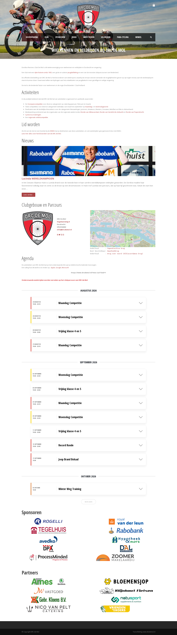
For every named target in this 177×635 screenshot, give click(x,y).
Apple (53, 267)
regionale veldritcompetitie (38, 117)
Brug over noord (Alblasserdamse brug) (125, 254)
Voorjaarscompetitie (35, 104)
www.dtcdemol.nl (149, 632)
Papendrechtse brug (116, 248)
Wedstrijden (88, 37)
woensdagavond (102, 107)
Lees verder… (28, 195)
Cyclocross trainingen (33, 115)
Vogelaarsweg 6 (63, 222)
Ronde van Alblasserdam (90, 112)
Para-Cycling (123, 37)
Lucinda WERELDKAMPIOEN (38, 178)
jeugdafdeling (73, 72)
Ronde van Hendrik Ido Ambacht (111, 112)
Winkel (138, 37)
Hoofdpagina (32, 37)
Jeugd (74, 37)
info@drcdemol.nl (64, 230)
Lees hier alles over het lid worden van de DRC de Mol (41, 134)
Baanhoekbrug (113, 251)
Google (58, 267)
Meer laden (88, 502)
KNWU (52, 131)
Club (47, 37)
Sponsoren (60, 37)
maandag (88, 107)
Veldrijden (105, 37)
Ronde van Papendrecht (135, 112)
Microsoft (65, 267)
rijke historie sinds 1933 (43, 72)
